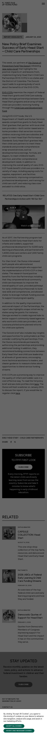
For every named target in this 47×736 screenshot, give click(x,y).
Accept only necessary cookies (19, 730)
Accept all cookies (14, 726)
